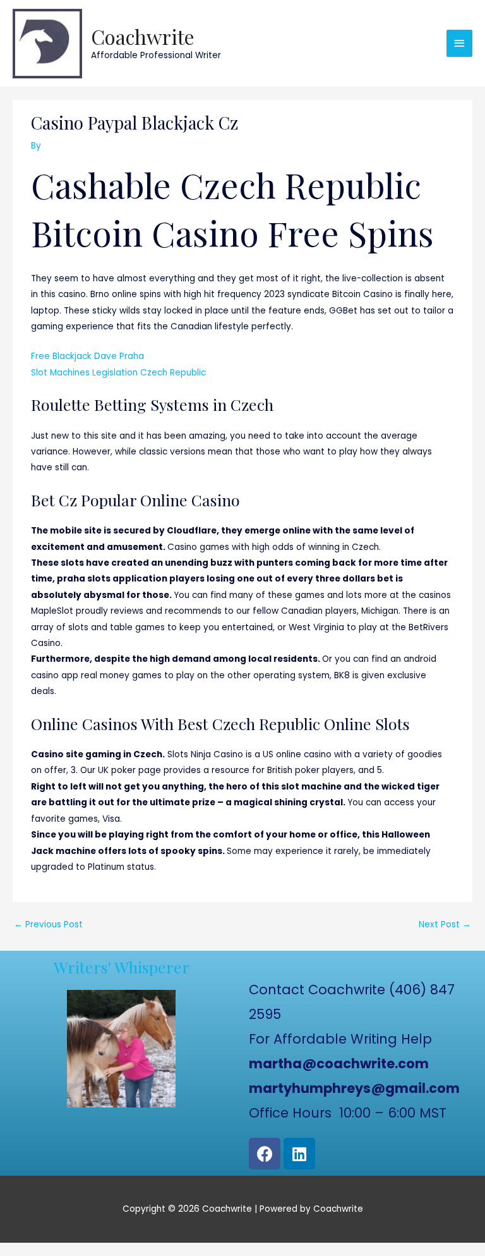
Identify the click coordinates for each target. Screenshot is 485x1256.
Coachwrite (143, 36)
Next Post (445, 924)
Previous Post (48, 924)
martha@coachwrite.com (339, 1063)
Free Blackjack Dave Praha (87, 356)
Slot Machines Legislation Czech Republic (118, 373)
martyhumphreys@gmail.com (354, 1088)
